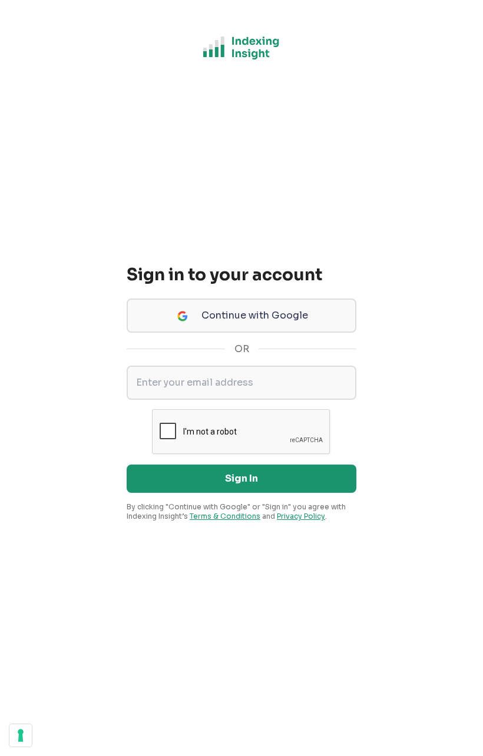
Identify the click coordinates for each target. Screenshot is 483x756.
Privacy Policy (301, 516)
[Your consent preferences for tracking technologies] (20, 735)
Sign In (241, 478)
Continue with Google (254, 315)
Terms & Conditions (225, 516)
